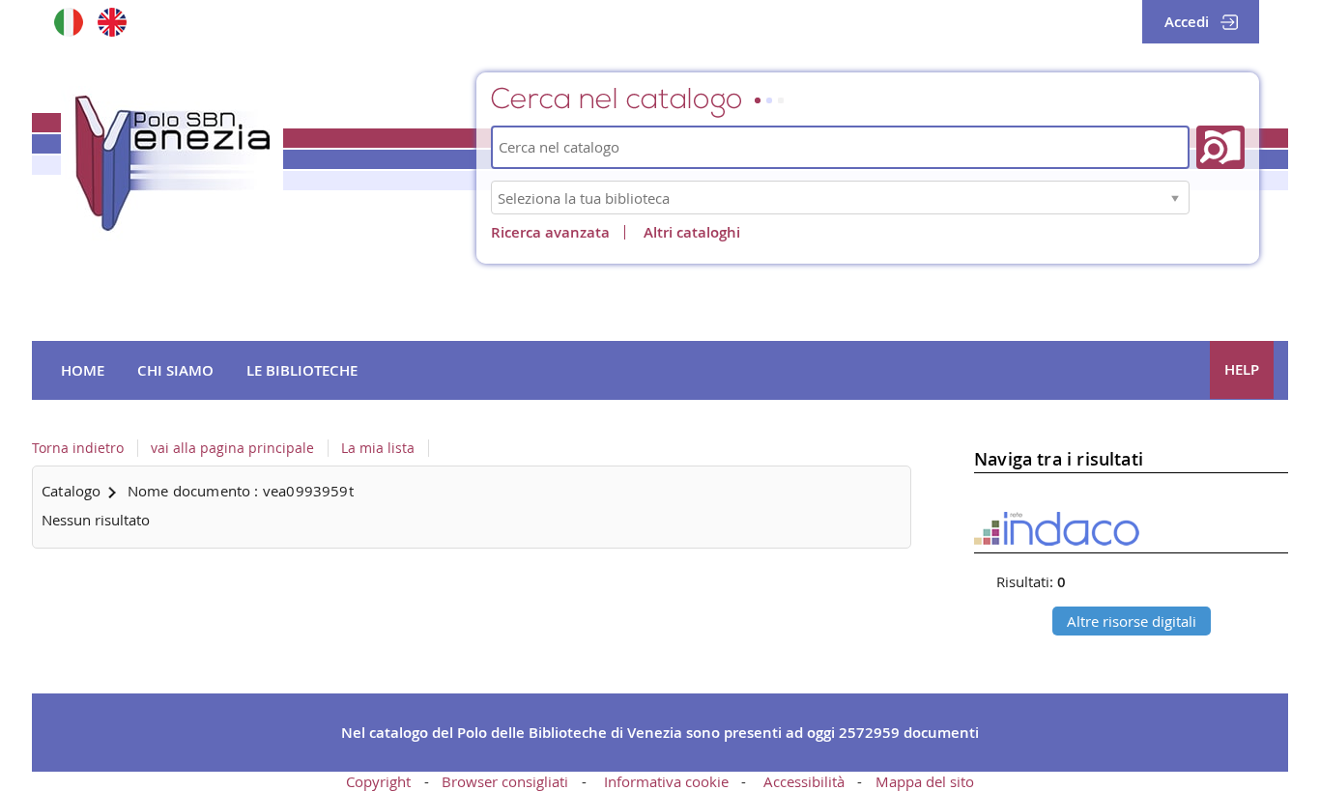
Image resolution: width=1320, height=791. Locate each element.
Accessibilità (804, 781)
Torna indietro (78, 448)
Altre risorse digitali (1131, 621)
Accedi (1186, 22)
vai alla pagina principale (232, 448)
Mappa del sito (924, 781)
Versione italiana (68, 21)
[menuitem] (82, 371)
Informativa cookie (666, 781)
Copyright (378, 781)
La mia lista (378, 448)
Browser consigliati (505, 781)
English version (111, 21)
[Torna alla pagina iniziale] (172, 163)
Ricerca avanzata (550, 232)
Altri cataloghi (692, 232)
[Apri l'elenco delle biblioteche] (1175, 197)
